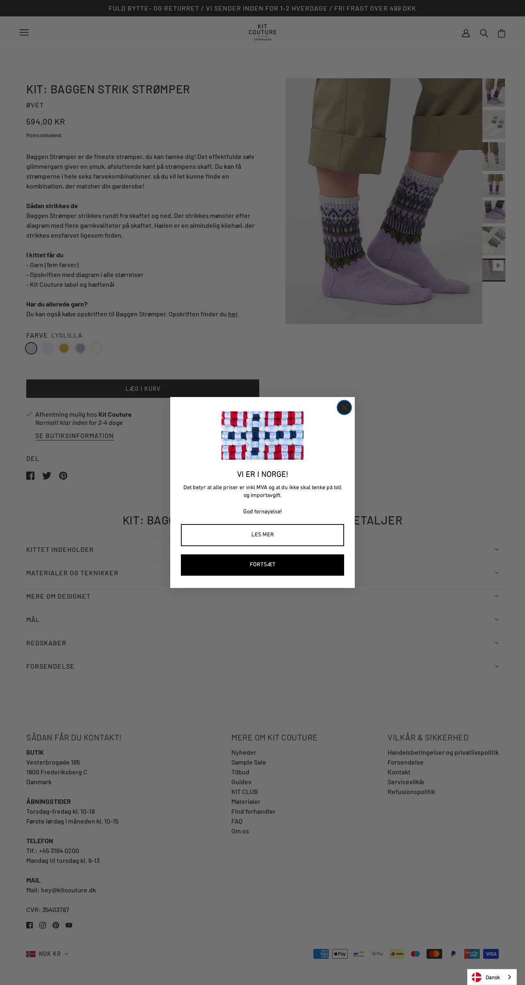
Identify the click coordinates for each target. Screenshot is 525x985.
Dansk (493, 977)
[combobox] (492, 977)
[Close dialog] (344, 407)
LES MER (262, 535)
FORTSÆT (263, 565)
